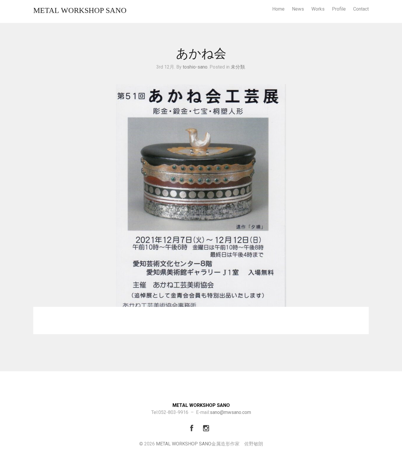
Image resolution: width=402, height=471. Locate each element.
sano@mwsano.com (230, 412)
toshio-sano (195, 67)
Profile (339, 9)
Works (318, 9)
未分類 (238, 67)
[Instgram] (207, 429)
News (298, 9)
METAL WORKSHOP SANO (80, 10)
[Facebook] (194, 429)
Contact (361, 9)
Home (278, 9)
